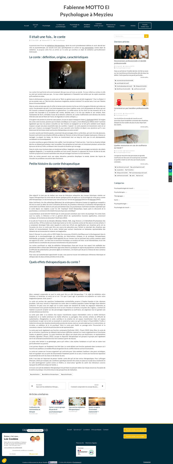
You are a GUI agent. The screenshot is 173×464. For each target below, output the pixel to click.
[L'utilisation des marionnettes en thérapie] (37, 401)
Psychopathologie (120, 204)
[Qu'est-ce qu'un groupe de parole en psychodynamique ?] (57, 401)
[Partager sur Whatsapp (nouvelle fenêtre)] (170, 174)
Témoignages (118, 196)
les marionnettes (88, 48)
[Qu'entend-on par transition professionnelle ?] (131, 99)
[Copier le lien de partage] (170, 180)
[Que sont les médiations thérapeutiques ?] (77, 401)
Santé (116, 200)
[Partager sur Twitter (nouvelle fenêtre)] (170, 167)
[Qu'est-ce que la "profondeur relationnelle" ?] (97, 401)
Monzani (93, 199)
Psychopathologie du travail (123, 188)
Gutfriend (78, 199)
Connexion (147, 462)
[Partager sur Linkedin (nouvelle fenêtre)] (170, 170)
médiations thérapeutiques (56, 45)
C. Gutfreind (89, 119)
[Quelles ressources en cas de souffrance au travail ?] (131, 137)
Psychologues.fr (77, 462)
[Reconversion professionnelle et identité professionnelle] (131, 52)
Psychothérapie (119, 192)
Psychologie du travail (121, 207)
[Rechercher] (146, 36)
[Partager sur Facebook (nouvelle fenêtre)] (170, 164)
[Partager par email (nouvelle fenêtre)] (170, 177)
